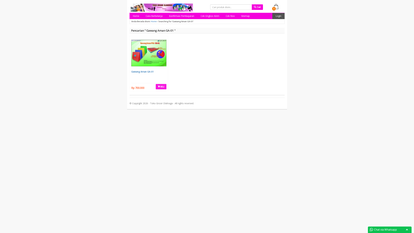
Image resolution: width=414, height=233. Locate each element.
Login (278, 15)
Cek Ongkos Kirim (210, 15)
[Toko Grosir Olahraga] (162, 7)
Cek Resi (230, 15)
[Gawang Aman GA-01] (149, 53)
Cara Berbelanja (154, 15)
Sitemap (245, 15)
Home (136, 15)
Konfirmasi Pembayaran (181, 15)
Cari (258, 7)
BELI (162, 86)
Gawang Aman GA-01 (142, 71)
